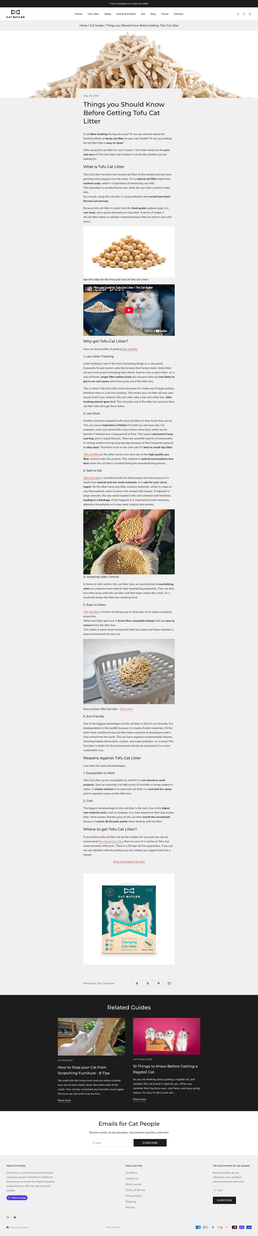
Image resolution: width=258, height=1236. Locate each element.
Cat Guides (97, 25)
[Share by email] (169, 983)
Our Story (131, 1173)
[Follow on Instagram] (7, 1217)
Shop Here (126, 709)
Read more (64, 1100)
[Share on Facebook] (137, 983)
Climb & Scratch (126, 13)
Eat (143, 13)
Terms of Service (136, 1190)
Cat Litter (93, 13)
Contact (178, 13)
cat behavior (65, 1060)
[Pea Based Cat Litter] (129, 919)
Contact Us (132, 1178)
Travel (164, 13)
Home (78, 13)
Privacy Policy (134, 1196)
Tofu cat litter (91, 454)
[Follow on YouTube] (14, 1217)
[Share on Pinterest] (158, 983)
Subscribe (150, 1142)
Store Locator (134, 1184)
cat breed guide (142, 1059)
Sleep (107, 13)
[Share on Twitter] (147, 983)
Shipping (131, 1201)
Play (153, 13)
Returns (130, 1207)
